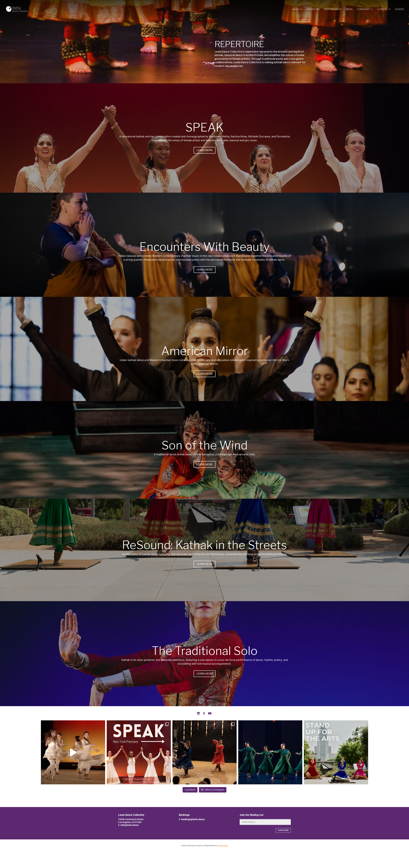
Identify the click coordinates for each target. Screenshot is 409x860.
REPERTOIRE (313, 9)
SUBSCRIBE (283, 830)
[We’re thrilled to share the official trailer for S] (73, 752)
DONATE (399, 9)
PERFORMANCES (333, 9)
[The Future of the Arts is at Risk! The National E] (336, 752)
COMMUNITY (363, 9)
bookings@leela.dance (193, 819)
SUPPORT (382, 9)
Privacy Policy (223, 845)
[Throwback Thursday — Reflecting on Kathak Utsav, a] (204, 752)
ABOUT (295, 9)
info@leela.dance (130, 825)
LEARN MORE (205, 150)
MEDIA (349, 9)
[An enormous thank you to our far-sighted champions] (270, 752)
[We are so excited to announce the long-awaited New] (139, 752)
